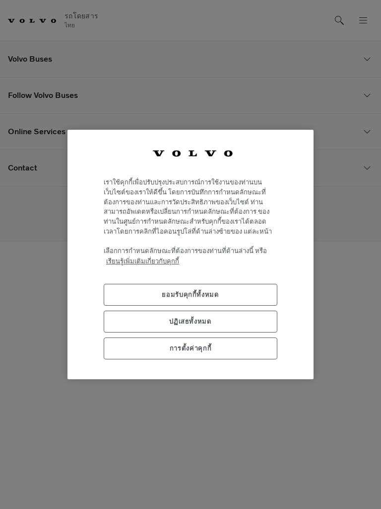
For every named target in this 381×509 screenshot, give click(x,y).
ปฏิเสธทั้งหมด (190, 321)
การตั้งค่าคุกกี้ (191, 348)
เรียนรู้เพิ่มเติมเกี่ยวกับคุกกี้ (142, 261)
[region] (190, 254)
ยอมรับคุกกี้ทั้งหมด (190, 294)
